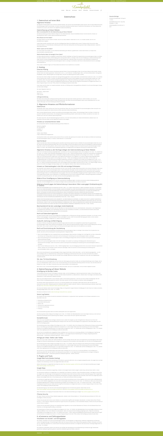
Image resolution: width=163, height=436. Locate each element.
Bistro (80, 10)
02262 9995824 (40, 1)
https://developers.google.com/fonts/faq (71, 364)
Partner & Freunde (94, 10)
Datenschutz (46, 433)
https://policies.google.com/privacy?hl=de (46, 365)
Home (62, 10)
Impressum (39, 433)
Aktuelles (85, 10)
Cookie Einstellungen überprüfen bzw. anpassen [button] (61, 291)
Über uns (68, 10)
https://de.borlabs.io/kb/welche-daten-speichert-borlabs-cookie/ (54, 285)
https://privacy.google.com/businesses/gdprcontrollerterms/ (50, 389)
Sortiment (74, 10)
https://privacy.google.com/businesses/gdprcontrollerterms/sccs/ (79, 389)
